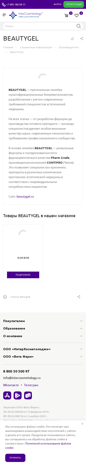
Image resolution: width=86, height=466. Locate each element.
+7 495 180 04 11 (15, 4)
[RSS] (72, 38)
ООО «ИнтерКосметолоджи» (27, 349)
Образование (14, 328)
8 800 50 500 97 (16, 371)
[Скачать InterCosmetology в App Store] (7, 395)
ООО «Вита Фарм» (18, 356)
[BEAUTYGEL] (43, 78)
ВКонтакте (11, 385)
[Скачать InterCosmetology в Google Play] (18, 395)
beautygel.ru (25, 196)
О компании (12, 336)
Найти (78, 26)
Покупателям (14, 321)
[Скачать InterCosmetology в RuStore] (28, 395)
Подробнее (23, 275)
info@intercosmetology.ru (22, 378)
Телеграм (31, 385)
